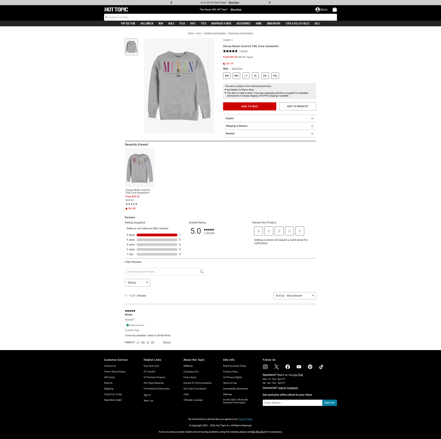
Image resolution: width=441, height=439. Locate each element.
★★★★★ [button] (132, 204)
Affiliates (188, 366)
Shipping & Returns (237, 125)
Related (230, 133)
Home (259, 23)
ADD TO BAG (249, 106)
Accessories (244, 23)
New (160, 23)
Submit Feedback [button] (288, 387)
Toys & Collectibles (297, 23)
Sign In (147, 395)
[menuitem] (334, 9)
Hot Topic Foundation (195, 388)
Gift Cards (109, 377)
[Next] (269, 2)
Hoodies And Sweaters (215, 33)
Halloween (147, 23)
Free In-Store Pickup (114, 371)
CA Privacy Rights (232, 377)
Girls (171, 23)
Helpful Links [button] (152, 359)
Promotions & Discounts (157, 388)
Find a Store (189, 377)
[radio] (226, 75)
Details (230, 118)
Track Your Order (113, 394)
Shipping (108, 388)
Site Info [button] (228, 359)
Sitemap (227, 394)
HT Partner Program (154, 377)
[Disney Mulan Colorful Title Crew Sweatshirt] (140, 167)
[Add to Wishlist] (151, 151)
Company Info (191, 371)
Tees (203, 23)
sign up (330, 402)
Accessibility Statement (235, 388)
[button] (322, 9)
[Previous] (171, 2)
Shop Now (234, 2)
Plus (182, 23)
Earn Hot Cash (151, 366)
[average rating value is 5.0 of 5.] (231, 51)
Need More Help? (113, 400)
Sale (317, 23)
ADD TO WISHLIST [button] (297, 106)
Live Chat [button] (297, 374)
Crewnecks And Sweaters (240, 33)
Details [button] (250, 57)
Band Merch (273, 23)
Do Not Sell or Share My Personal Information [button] (235, 401)
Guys (193, 23)
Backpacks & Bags (221, 23)
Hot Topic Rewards (154, 383)
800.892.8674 (258, 431)
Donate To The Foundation (197, 383)
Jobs (186, 394)
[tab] (132, 48)
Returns (108, 383)
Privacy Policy (230, 371)
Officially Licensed (193, 400)
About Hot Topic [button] (194, 359)
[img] (265, 366)
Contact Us (110, 366)
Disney (227, 40)
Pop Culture (128, 23)
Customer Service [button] (116, 359)
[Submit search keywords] (106, 17)
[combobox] (220, 17)
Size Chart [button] (237, 68)
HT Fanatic (149, 371)
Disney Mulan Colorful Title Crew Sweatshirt (138, 191)
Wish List (148, 400)
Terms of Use (230, 383)
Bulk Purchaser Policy (234, 366)
